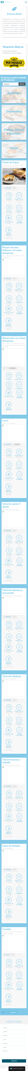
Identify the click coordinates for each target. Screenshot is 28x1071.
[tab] (7, 188)
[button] (26, 2)
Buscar (22, 84)
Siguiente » (13, 1012)
